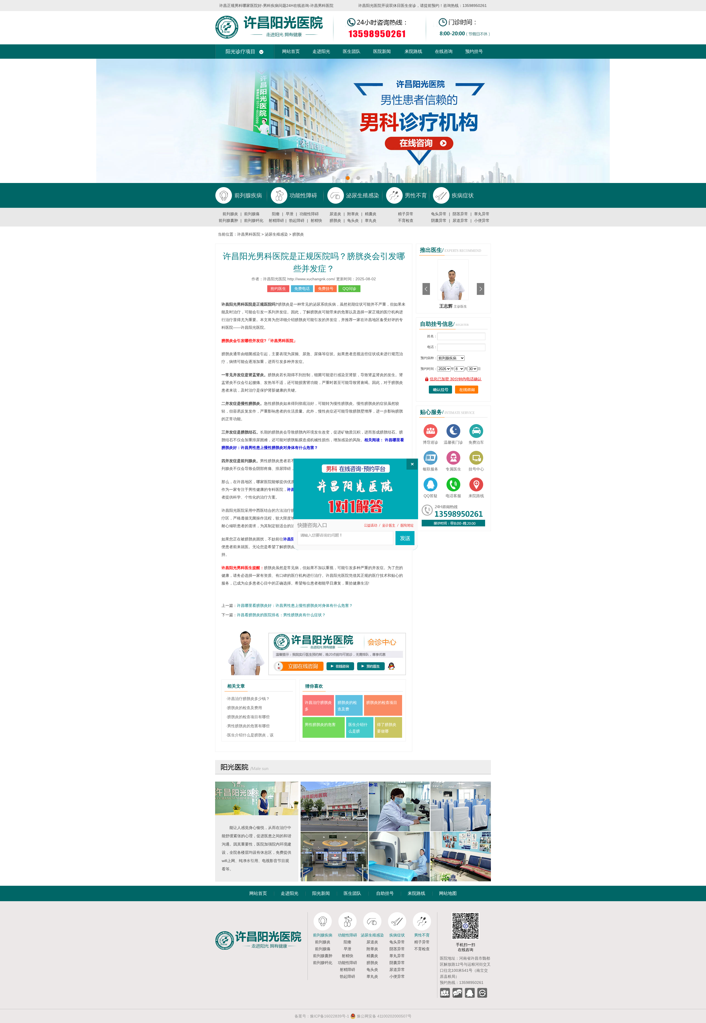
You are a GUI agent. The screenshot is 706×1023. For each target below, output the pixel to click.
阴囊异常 (438, 220)
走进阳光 (321, 51)
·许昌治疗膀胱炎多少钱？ (248, 698)
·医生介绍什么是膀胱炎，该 (250, 735)
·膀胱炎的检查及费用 (244, 708)
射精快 (316, 220)
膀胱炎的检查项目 (381, 702)
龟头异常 (438, 214)
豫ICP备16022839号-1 (329, 1016)
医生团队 (351, 51)
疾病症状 (397, 935)
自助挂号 (385, 893)
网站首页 (291, 51)
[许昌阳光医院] (261, 914)
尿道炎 (335, 214)
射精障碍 (276, 220)
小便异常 (482, 220)
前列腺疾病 (322, 935)
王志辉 (446, 306)
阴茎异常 (460, 214)
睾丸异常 (482, 214)
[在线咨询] (355, 504)
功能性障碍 (309, 214)
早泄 (289, 214)
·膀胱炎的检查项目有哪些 (248, 717)
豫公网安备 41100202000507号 (383, 1016)
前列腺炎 (230, 214)
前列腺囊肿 (228, 220)
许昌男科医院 (248, 234)
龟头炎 (353, 220)
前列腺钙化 (253, 220)
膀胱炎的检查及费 (347, 705)
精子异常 (405, 214)
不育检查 (405, 220)
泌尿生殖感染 (276, 234)
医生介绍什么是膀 (358, 727)
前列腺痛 (252, 214)
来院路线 (413, 51)
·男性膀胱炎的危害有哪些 (248, 726)
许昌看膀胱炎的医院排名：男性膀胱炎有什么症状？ (281, 615)
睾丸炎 (370, 220)
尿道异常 (460, 220)
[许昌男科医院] (353, 13)
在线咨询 (444, 51)
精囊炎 (370, 214)
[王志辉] (453, 261)
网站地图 (448, 893)
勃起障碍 (296, 220)
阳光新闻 (321, 893)
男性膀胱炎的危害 (320, 724)
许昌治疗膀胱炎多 (318, 705)
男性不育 (422, 935)
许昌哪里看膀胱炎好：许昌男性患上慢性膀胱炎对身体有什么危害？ (295, 605)
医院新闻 (382, 51)
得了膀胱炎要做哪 (386, 727)
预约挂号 (474, 51)
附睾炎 (353, 214)
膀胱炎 (335, 220)
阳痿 (276, 214)
